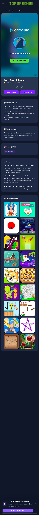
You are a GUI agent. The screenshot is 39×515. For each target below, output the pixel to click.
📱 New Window (10, 92)
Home (3, 11)
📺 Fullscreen (27, 92)
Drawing (8, 11)
